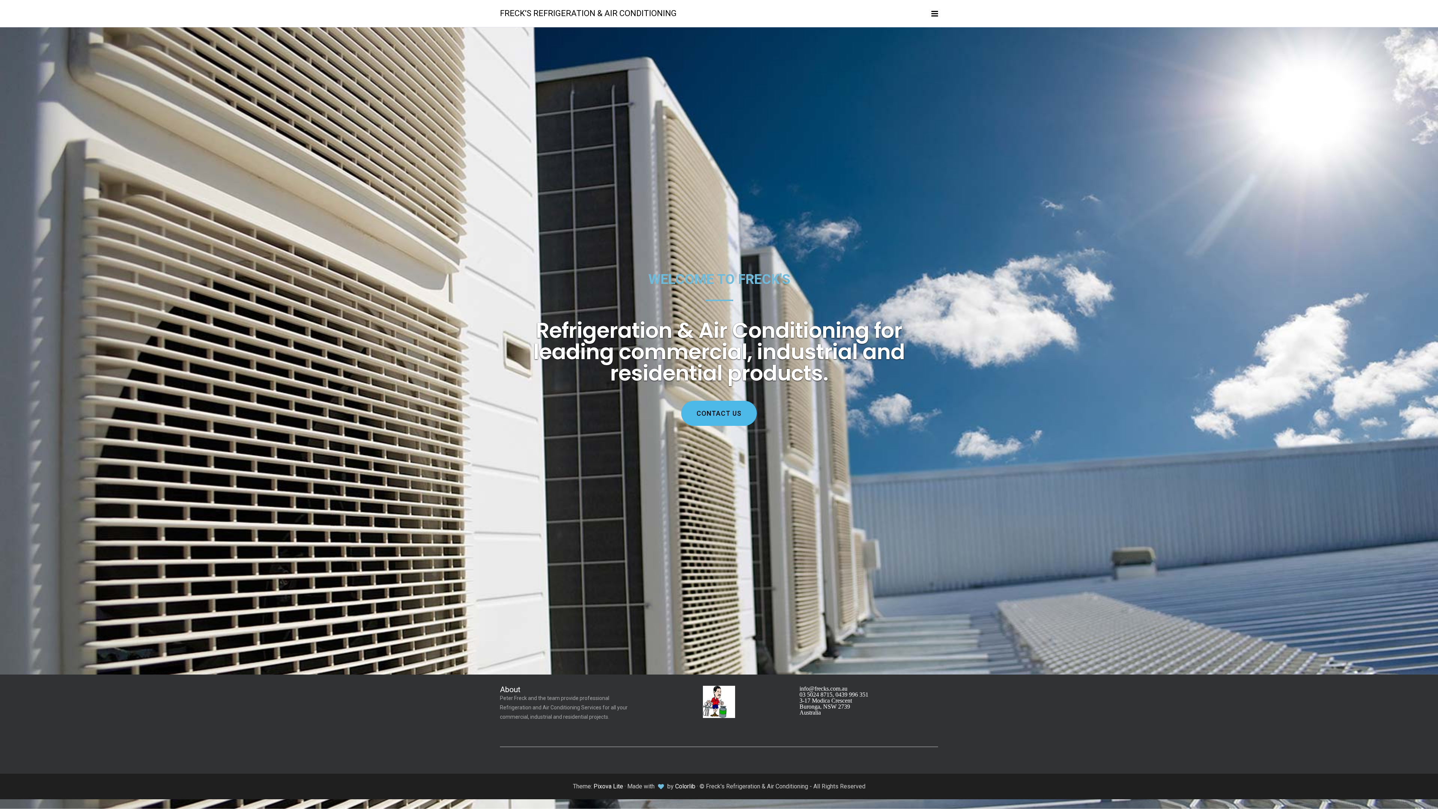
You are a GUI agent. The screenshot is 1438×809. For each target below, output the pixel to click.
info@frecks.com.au (823, 688)
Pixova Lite (608, 786)
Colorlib (685, 786)
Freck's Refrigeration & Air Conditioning (588, 13)
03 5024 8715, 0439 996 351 (834, 694)
